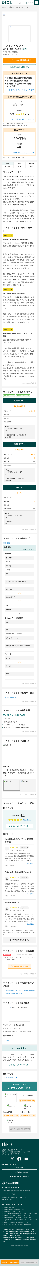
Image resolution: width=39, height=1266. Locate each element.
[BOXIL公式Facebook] (19, 1159)
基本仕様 (6, 543)
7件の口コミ (27, 820)
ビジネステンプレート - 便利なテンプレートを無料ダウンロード (20, 1220)
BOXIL (4, 7)
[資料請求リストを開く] (25, 2)
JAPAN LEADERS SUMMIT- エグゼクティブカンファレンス (20, 1213)
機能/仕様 (31, 163)
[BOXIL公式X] (12, 1159)
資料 (31, 166)
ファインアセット (26, 7)
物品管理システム (13, 7)
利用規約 (4, 1150)
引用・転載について (7, 1199)
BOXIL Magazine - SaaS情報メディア (14, 1209)
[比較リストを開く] (19, 2)
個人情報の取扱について (15, 1150)
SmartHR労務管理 (9, 697)
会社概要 (4, 1197)
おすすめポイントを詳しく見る (20, 90)
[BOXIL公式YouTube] (26, 1159)
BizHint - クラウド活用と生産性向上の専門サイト (17, 1225)
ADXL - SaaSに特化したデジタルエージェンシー (17, 1223)
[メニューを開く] (36, 2)
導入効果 (7, 166)
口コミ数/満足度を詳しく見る (21, 119)
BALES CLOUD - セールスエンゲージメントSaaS (17, 1217)
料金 (19, 163)
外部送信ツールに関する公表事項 (11, 1152)
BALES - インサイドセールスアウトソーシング (17, 1215)
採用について (23, 1197)
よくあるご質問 (26, 1152)
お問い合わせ (5, 1154)
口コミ (19, 166)
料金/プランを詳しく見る (23, 153)
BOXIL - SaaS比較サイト (11, 1207)
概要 (7, 163)
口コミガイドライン (16, 1154)
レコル (8, 1040)
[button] (24, 847)
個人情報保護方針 (13, 1197)
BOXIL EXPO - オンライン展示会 (13, 1211)
